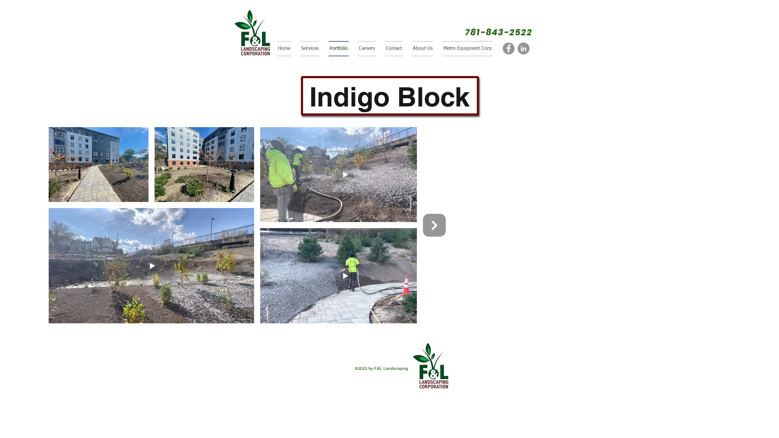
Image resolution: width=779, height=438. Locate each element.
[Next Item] (434, 225)
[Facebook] (509, 48)
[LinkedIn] (523, 48)
